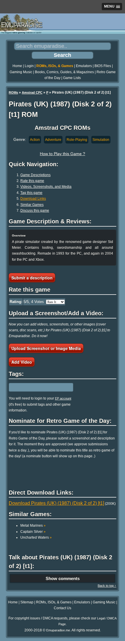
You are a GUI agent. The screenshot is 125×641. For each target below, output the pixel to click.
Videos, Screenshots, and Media (46, 187)
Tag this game (31, 193)
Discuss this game (34, 211)
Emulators (84, 66)
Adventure (53, 140)
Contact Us (62, 608)
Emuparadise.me (58, 630)
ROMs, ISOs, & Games (54, 66)
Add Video (21, 362)
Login (29, 66)
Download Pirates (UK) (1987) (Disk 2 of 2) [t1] (56, 503)
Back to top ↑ (107, 585)
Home (17, 66)
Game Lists (72, 78)
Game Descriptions (35, 175)
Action (35, 140)
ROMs (13, 92)
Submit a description (32, 278)
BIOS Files (102, 66)
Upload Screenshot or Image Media (46, 348)
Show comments (63, 578)
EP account (63, 398)
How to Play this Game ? (62, 153)
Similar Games (32, 205)
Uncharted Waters (36, 537)
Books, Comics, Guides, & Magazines (64, 72)
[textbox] (34, 387)
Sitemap (26, 602)
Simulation (100, 140)
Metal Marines (33, 525)
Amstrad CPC (32, 92)
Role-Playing (77, 140)
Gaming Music (21, 72)
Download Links (33, 199)
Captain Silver (33, 532)
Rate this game (32, 181)
